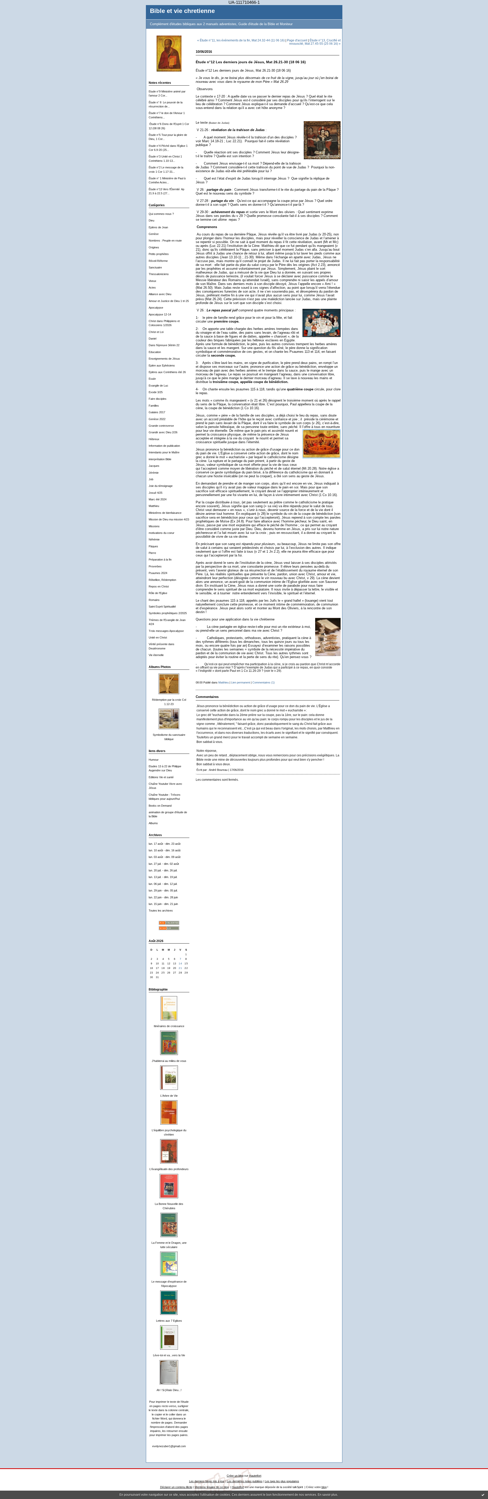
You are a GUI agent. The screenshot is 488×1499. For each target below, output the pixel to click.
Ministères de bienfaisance (165, 512)
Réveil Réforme (158, 260)
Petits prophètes (159, 254)
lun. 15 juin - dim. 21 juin (163, 903)
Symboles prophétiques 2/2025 (168, 613)
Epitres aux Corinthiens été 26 (167, 372)
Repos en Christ (159, 586)
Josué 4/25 (155, 492)
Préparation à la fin (160, 559)
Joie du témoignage (161, 485)
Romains (154, 599)
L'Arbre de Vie (169, 1095)
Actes (152, 287)
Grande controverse (161, 425)
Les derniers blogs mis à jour (207, 1481)
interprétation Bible (160, 459)
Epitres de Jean (158, 227)
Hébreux (154, 439)
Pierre (152, 552)
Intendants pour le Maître (164, 452)
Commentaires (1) (263, 682)
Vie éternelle (156, 655)
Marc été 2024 (157, 499)
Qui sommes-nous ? (161, 213)
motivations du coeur (161, 532)
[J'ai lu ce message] (483, 1495)
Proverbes (155, 566)
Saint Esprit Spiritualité (162, 606)
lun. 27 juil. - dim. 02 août (164, 863)
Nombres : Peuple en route (165, 240)
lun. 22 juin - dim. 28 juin (163, 897)
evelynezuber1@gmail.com (169, 1446)
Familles (154, 405)
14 (180, 963)
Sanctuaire (155, 267)
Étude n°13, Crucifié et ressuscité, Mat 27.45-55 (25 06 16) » (315, 42)
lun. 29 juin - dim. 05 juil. (163, 890)
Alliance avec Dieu (160, 294)
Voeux (152, 280)
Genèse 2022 (157, 419)
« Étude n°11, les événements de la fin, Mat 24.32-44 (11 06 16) (241, 40)
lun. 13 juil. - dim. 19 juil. (163, 877)
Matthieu (154, 505)
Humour (154, 759)
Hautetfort (255, 1475)
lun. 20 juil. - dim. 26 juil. (163, 870)
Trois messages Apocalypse (166, 630)
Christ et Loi (156, 331)
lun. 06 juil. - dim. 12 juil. (163, 883)
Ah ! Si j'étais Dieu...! (169, 1390)
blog (324, 1487)
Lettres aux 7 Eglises (169, 1320)
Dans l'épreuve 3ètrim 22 (164, 345)
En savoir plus (327, 1494)
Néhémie (154, 539)
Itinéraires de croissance (169, 1026)
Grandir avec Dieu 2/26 (163, 432)
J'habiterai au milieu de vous (169, 1060)
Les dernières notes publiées (245, 1481)
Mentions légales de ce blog (212, 1487)
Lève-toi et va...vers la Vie (169, 1355)
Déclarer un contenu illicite (176, 1487)
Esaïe (152, 378)
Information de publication (164, 445)
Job (151, 479)
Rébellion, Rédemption (162, 579)
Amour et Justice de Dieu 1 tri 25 (169, 300)
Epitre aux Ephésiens (162, 365)
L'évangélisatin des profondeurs (169, 1169)
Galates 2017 (157, 412)
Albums (153, 823)
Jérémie (154, 472)
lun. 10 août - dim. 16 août (164, 850)
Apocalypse (156, 307)
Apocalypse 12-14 (160, 314)
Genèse (154, 233)
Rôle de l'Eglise (158, 593)
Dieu (151, 220)
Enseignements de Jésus (164, 358)
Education (155, 352)
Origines (154, 247)
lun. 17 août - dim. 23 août (164, 843)
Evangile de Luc (158, 385)
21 (180, 968)
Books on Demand (160, 805)
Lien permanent (240, 682)
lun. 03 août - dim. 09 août (164, 856)
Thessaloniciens (159, 274)
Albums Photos (160, 667)
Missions (154, 526)
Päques (153, 546)
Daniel (152, 338)
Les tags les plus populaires (282, 1481)
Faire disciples (157, 398)
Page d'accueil (297, 40)
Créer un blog (235, 1475)
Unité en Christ (158, 637)
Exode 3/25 (156, 392)
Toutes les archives (161, 910)
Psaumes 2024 (158, 573)
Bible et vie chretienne (182, 11)
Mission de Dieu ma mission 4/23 (169, 519)
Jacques (154, 465)
